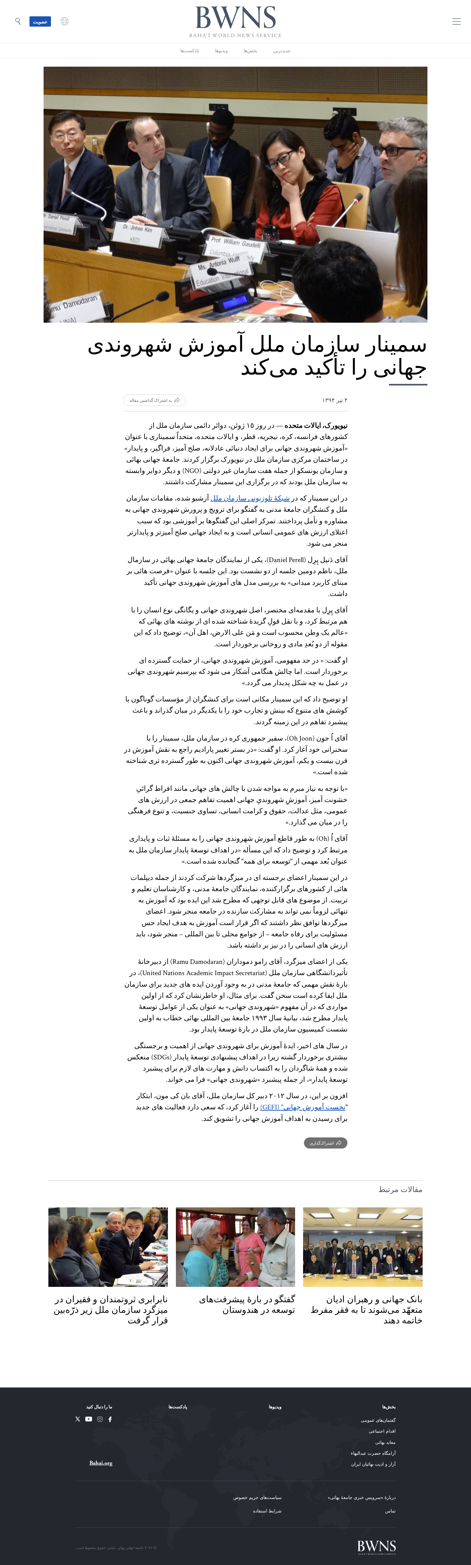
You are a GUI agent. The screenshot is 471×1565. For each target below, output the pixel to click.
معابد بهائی (385, 1442)
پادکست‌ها (189, 50)
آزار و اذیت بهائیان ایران (373, 1464)
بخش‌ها (250, 50)
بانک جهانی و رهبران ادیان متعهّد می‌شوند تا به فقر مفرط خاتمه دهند (366, 1310)
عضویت (40, 21)
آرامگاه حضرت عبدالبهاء (373, 1453)
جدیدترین (282, 50)
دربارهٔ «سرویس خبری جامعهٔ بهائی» (362, 1497)
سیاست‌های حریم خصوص (257, 1497)
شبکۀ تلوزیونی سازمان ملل (250, 498)
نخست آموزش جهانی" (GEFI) (302, 1107)
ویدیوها (221, 50)
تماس (390, 1511)
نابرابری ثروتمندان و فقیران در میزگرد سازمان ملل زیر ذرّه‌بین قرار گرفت (111, 1310)
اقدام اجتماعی (382, 1431)
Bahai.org (100, 1463)
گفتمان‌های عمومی (378, 1420)
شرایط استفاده (267, 1511)
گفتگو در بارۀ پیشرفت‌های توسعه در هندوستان (247, 1304)
